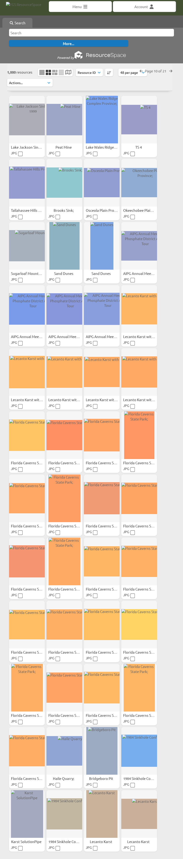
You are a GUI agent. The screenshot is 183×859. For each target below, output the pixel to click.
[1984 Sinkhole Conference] (139, 751)
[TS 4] (139, 119)
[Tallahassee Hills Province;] (27, 183)
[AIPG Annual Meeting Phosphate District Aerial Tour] (139, 246)
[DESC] (109, 72)
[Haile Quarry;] (64, 751)
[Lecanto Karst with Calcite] (139, 309)
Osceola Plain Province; (105, 210)
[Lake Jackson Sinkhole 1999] (27, 119)
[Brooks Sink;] (64, 183)
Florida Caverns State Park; (33, 462)
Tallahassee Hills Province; (32, 210)
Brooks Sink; (64, 210)
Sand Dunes (64, 273)
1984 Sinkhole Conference (144, 778)
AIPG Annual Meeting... (142, 273)
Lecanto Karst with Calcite (144, 336)
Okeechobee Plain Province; (146, 210)
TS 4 (138, 147)
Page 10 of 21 (156, 71)
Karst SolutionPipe (26, 841)
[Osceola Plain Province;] (102, 183)
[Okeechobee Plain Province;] (139, 183)
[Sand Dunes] (64, 246)
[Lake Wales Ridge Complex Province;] (102, 119)
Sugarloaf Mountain (27, 273)
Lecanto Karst (101, 841)
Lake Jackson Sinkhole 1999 (33, 147)
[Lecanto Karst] (102, 814)
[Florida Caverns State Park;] (27, 435)
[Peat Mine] (64, 119)
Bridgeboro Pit (101, 778)
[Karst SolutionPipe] (27, 814)
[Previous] (141, 71)
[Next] (170, 71)
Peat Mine (64, 147)
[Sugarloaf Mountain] (27, 246)
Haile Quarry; (64, 778)
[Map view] (68, 72)
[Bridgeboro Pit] (102, 751)
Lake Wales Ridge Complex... (109, 147)
